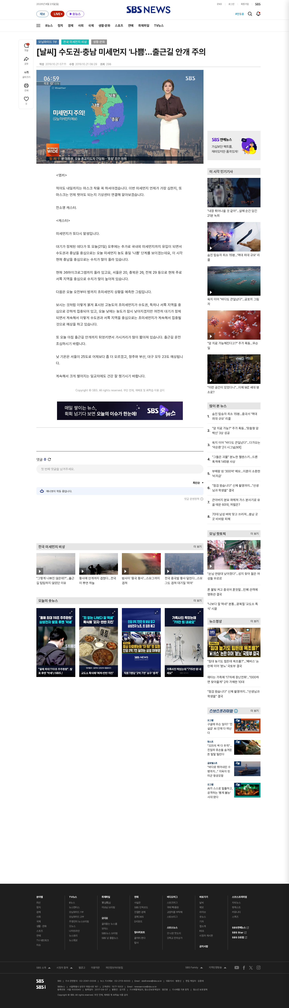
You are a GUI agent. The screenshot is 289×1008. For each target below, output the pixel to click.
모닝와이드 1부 (47, 42)
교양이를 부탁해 (174, 912)
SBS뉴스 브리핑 (110, 933)
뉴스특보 (73, 940)
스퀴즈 (235, 916)
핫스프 (210, 741)
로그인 (231, 4)
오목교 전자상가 (174, 938)
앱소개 (202, 926)
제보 (201, 907)
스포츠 (119, 25)
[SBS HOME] (258, 4)
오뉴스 (72, 926)
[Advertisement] (120, 522)
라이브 (202, 912)
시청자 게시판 (206, 935)
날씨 (201, 902)
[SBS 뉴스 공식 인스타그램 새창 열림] (258, 967)
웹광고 (82, 967)
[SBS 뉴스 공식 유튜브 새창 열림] (236, 967)
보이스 (105, 928)
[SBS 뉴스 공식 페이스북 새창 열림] (244, 968)
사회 (81, 25)
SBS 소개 (43, 968)
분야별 (39, 896)
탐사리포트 (139, 931)
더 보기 (197, 545)
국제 (91, 25)
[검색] (250, 14)
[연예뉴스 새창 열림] (233, 145)
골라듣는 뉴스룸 (109, 923)
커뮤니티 (236, 912)
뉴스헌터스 (74, 907)
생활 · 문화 (41, 926)
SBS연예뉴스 (239, 927)
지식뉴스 (236, 902)
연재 (136, 896)
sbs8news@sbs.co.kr (152, 981)
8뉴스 (49, 25)
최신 (38, 902)
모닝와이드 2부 (76, 916)
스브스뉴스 (172, 926)
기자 (201, 921)
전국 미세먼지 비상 (75, 42)
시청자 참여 (65, 968)
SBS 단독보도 (141, 907)
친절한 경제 (139, 912)
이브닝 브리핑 (108, 907)
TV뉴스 (159, 25)
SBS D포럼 (238, 937)
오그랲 (210, 720)
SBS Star (237, 932)
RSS (201, 930)
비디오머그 (172, 896)
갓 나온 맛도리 (174, 933)
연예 (130, 25)
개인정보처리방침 (114, 967)
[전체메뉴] (38, 25)
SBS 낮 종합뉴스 (110, 938)
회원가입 (245, 4)
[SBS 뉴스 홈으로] (148, 10)
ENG (219, 4)
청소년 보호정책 (200, 989)
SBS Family (194, 968)
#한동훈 (239, 14)
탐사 (136, 942)
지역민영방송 (217, 968)
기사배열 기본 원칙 (180, 989)
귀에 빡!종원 (173, 907)
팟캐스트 (236, 907)
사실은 (137, 902)
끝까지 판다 (139, 938)
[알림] (258, 13)
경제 (70, 25)
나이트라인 (74, 930)
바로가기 (203, 896)
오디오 (105, 917)
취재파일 (143, 25)
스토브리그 (172, 916)
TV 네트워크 (42, 940)
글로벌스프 (212, 763)
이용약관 (95, 967)
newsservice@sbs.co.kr (145, 986)
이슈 (38, 945)
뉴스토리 (73, 935)
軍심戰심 (106, 902)
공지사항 (203, 946)
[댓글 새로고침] (49, 459)
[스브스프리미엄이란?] (237, 710)
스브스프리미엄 (239, 896)
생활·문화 (104, 25)
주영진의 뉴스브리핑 (79, 921)
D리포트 (138, 921)
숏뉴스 (202, 916)
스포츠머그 (172, 902)
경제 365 (139, 916)
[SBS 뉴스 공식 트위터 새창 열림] (251, 967)
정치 (60, 25)
